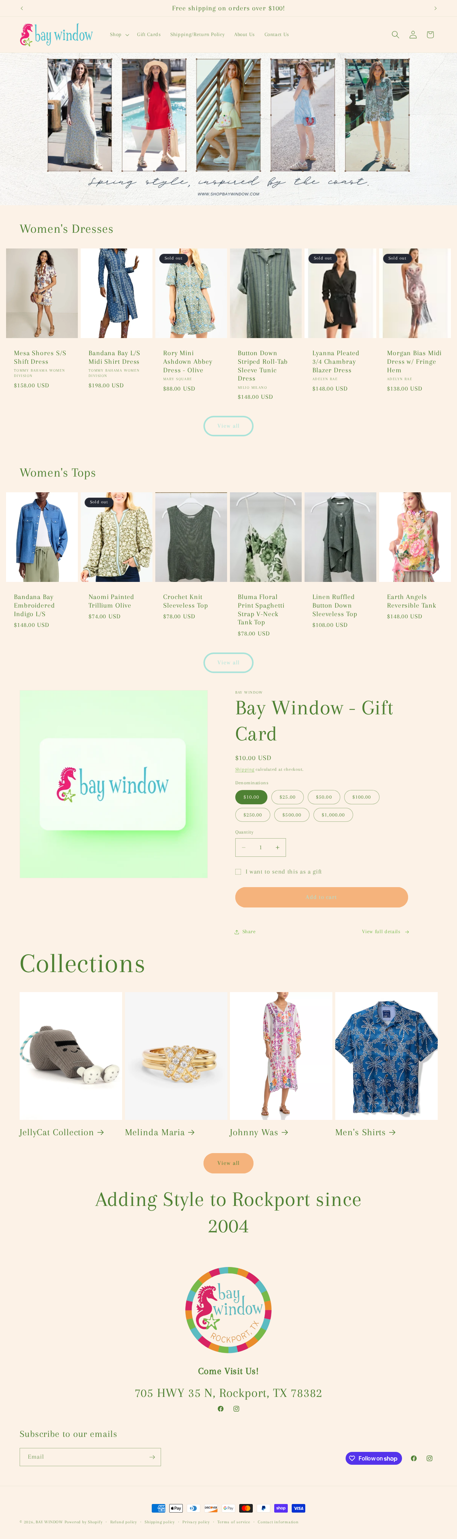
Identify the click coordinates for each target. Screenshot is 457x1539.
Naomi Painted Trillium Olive (111, 601)
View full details (381, 932)
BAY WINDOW (49, 1521)
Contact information (278, 1521)
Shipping (245, 769)
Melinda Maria (155, 1132)
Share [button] (249, 932)
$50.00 (324, 797)
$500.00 (291, 815)
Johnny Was (254, 1132)
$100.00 (361, 797)
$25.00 (288, 797)
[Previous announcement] (22, 8)
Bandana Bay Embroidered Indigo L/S (34, 605)
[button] (118, 34)
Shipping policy (160, 1521)
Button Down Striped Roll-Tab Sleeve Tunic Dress (263, 365)
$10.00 (251, 797)
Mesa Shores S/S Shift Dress (40, 357)
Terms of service (233, 1521)
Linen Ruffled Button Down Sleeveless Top (334, 605)
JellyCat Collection (57, 1132)
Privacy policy (196, 1521)
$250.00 (252, 815)
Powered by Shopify (84, 1521)
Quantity (244, 832)
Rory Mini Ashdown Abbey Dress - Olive (187, 361)
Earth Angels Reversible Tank (411, 601)
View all (228, 426)
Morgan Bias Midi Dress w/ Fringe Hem (414, 361)
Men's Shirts (360, 1132)
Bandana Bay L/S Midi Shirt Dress (114, 357)
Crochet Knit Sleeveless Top (185, 601)
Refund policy (123, 1521)
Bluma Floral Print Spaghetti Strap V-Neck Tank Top (261, 609)
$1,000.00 (333, 815)
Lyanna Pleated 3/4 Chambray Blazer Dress (336, 361)
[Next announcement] (435, 8)
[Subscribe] (152, 1457)
